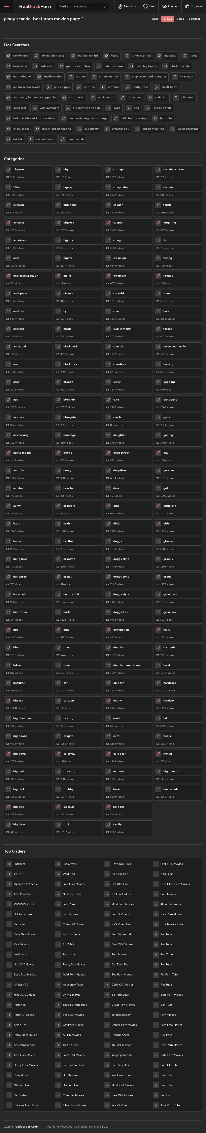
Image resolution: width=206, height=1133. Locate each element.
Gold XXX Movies (123, 985)
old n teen (135, 97)
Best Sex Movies (73, 1015)
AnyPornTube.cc (24, 1045)
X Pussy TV (21, 985)
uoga (116, 108)
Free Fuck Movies (74, 884)
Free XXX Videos (24, 995)
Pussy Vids (70, 864)
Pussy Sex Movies (74, 964)
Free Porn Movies (171, 1045)
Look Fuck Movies (172, 864)
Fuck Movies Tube (172, 924)
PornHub (166, 1095)
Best (152, 6)
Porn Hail (20, 1005)
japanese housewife (26, 87)
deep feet (19, 108)
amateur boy (120, 129)
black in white (180, 66)
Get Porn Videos (73, 1025)
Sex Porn (166, 1035)
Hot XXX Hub (120, 884)
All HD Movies (72, 1035)
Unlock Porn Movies (124, 1025)
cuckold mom (45, 139)
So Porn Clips (120, 995)
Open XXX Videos (25, 884)
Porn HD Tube (169, 1065)
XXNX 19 (19, 874)
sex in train (76, 97)
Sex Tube (167, 1005)
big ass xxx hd (88, 56)
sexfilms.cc (21, 954)
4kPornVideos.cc (171, 904)
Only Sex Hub (71, 995)
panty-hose (140, 87)
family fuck (20, 56)
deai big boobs (146, 66)
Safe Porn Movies (172, 1055)
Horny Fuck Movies (26, 1065)
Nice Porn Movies (171, 914)
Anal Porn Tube (170, 1105)
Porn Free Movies (171, 1025)
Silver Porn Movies (74, 1105)
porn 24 (89, 87)
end (136, 108)
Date (155, 19)
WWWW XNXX (24, 904)
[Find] (105, 6)
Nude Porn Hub (72, 894)
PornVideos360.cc (25, 1035)
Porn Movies (21, 1075)
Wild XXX (69, 874)
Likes (180, 19)
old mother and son (86, 108)
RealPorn (35, 6)
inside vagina (53, 76)
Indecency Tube (73, 985)
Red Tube (167, 954)
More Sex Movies (25, 934)
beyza (194, 56)
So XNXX (68, 944)
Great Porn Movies (123, 1005)
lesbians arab (161, 108)
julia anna (187, 97)
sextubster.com (121, 1015)
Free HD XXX (120, 874)
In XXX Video (120, 1105)
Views (167, 19)
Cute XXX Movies (74, 924)
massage (170, 56)
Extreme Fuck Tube (26, 1105)
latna (114, 56)
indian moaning (153, 129)
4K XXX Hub (70, 1045)
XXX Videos (21, 944)
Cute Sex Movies (73, 1095)
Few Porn (69, 904)
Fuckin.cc (19, 864)
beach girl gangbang (56, 129)
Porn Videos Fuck (74, 1065)
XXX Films (167, 874)
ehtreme (113, 87)
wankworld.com (122, 1075)
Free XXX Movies (122, 1095)
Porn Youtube (71, 934)
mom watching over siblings (88, 118)
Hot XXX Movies (24, 964)
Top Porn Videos (122, 974)
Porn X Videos (121, 914)
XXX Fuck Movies (25, 1055)
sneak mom (21, 129)
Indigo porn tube (122, 1055)
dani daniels (76, 139)
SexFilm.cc (20, 924)
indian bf (46, 66)
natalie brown (113, 66)
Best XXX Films (121, 864)
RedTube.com (120, 1035)
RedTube (166, 934)
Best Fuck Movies (25, 974)
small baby (169, 87)
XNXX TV (20, 1025)
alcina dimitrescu (53, 56)
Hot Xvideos (70, 1075)
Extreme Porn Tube (75, 1005)
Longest (173, 6)
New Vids (130, 6)
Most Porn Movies (123, 904)
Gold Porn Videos (74, 974)
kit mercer (187, 76)
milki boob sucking (134, 118)
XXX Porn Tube (23, 894)
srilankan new (108, 76)
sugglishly (91, 129)
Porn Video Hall (122, 934)
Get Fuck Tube (121, 964)
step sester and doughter (149, 76)
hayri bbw (20, 66)
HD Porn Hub (71, 1085)
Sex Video (20, 1095)
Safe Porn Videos (172, 995)
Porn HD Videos (24, 1015)
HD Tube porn (23, 914)
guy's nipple (62, 87)
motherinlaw (22, 76)
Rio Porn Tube (169, 974)
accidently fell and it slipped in (34, 97)
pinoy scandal (141, 56)
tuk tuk (18, 139)
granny (80, 76)
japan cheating (187, 129)
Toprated (197, 6)
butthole (166, 118)
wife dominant (49, 108)
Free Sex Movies (122, 1065)
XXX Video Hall (121, 924)
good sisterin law (78, 66)
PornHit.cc (69, 954)
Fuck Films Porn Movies (175, 884)
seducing (161, 97)
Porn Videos (168, 1015)
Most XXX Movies (123, 1085)
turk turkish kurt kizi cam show (34, 118)
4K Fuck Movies (121, 1045)
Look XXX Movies (74, 1055)
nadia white (106, 97)
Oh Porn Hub (22, 1085)
